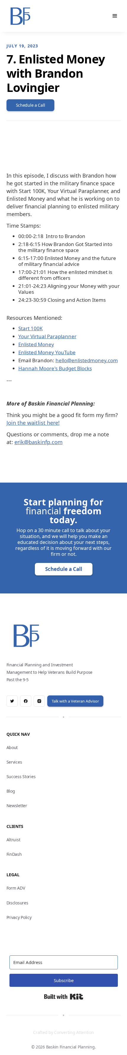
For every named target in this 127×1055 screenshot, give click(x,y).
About (12, 747)
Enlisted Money (36, 344)
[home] (21, 16)
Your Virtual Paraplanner (47, 336)
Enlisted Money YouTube (47, 352)
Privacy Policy (19, 917)
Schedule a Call (63, 569)
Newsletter (16, 805)
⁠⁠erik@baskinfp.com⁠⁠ (38, 442)
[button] (115, 16)
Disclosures (17, 903)
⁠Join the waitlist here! (33, 422)
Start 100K (30, 328)
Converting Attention (74, 1032)
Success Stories (21, 776)
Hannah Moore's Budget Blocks (55, 368)
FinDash (14, 854)
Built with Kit (63, 996)
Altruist (13, 839)
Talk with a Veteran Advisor (75, 701)
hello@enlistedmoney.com (87, 360)
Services (14, 762)
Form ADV (15, 888)
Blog (10, 791)
